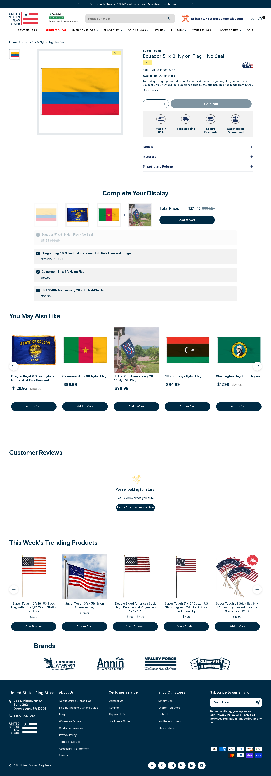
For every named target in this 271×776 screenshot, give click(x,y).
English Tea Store (169, 707)
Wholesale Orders (70, 721)
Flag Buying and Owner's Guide (78, 707)
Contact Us (116, 701)
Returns (114, 707)
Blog (62, 714)
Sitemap (64, 755)
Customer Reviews (71, 728)
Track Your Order (119, 721)
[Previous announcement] (78, 4)
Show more (150, 90)
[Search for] (170, 19)
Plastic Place (166, 728)
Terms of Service (70, 742)
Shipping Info (117, 714)
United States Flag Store (35, 765)
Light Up (163, 714)
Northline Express (169, 721)
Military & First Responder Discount (217, 18)
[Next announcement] (193, 4)
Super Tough (152, 50)
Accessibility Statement (74, 748)
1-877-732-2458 (25, 716)
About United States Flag (75, 701)
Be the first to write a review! (135, 507)
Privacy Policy (68, 735)
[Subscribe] (257, 702)
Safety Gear (165, 701)
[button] (29, 30)
